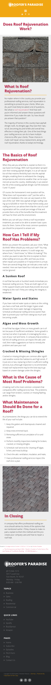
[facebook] (25, 14)
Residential (10, 603)
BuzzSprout (11, 626)
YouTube (9, 619)
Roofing (9, 600)
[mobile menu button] (25, 11)
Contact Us (10, 660)
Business (9, 593)
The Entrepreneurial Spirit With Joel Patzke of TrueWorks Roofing (14, 550)
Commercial (11, 607)
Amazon (9, 630)
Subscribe (10, 646)
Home (8, 642)
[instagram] (29, 14)
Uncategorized (9, 546)
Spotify (9, 623)
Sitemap (33, 674)
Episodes (10, 649)
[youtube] (22, 14)
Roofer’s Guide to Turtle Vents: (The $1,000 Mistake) (37, 550)
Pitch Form (10, 653)
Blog (8, 656)
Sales (8, 596)
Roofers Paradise (37, 546)
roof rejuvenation (21, 109)
